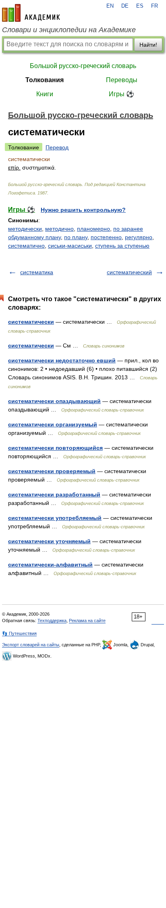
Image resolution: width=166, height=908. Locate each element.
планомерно (93, 228)
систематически (31, 322)
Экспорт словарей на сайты (30, 644)
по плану (75, 237)
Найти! (148, 44)
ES (139, 6)
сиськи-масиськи (70, 245)
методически (25, 228)
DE (125, 6)
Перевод (57, 147)
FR (154, 6)
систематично (26, 245)
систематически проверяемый (51, 471)
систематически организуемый (52, 424)
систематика (36, 272)
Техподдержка (51, 620)
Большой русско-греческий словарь (83, 65)
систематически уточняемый (49, 541)
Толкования (44, 80)
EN (110, 6)
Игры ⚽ (121, 94)
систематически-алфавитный (50, 564)
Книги (44, 94)
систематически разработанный (54, 494)
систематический (129, 272)
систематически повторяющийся (55, 448)
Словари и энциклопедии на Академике (69, 30)
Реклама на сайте (87, 620)
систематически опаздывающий (54, 401)
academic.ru (31, 13)
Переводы (121, 80)
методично (59, 228)
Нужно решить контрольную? (83, 210)
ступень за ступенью (122, 245)
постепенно (106, 237)
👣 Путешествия (19, 633)
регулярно (138, 237)
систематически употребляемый (55, 518)
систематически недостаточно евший (62, 360)
